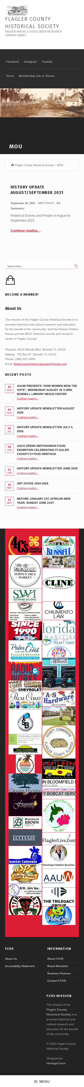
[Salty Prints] (25, 874)
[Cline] (58, 584)
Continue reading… (26, 230)
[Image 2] (58, 674)
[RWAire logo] (25, 890)
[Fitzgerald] (25, 804)
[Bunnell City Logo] (58, 545)
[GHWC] (25, 783)
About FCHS (55, 958)
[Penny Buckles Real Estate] (58, 856)
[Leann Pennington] (58, 789)
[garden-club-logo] (58, 815)
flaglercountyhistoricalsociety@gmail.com (40, 364)
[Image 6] (58, 698)
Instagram (30, 61)
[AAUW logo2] (58, 878)
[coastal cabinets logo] (25, 855)
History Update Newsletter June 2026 (47, 468)
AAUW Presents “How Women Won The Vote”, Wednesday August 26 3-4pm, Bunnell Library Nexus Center (47, 390)
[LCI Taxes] (25, 837)
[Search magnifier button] (76, 266)
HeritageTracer (56, 1063)
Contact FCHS (56, 980)
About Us (11, 958)
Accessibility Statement (20, 966)
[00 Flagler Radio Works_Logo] (25, 671)
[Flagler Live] (58, 838)
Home (10, 75)
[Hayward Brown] (25, 822)
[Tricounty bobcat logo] (58, 795)
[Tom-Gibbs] (25, 686)
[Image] (58, 769)
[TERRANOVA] (25, 906)
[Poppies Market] (25, 571)
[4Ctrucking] (25, 545)
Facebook (12, 61)
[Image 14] (58, 629)
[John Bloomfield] (58, 783)
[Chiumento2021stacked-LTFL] (58, 611)
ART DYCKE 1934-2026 (32, 483)
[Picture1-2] (25, 595)
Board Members (57, 966)
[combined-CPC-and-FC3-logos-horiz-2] (58, 648)
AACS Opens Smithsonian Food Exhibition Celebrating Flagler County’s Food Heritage (43, 450)
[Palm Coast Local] (58, 915)
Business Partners (59, 973)
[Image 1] (25, 651)
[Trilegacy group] (58, 897)
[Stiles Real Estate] (25, 739)
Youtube (47, 61)
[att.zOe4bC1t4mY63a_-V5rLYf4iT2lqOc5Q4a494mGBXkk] (25, 612)
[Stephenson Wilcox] (58, 561)
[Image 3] (58, 741)
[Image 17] (25, 630)
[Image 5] (25, 721)
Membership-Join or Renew (36, 75)
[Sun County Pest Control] (25, 749)
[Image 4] (25, 700)
